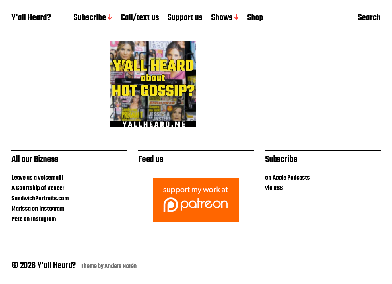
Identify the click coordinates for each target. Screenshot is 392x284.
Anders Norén (120, 266)
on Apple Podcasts (287, 178)
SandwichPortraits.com (40, 198)
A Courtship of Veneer (37, 188)
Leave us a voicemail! (37, 178)
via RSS (274, 188)
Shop (255, 18)
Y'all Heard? (31, 18)
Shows (222, 18)
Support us (185, 18)
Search (369, 18)
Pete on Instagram (33, 219)
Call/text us (140, 18)
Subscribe (90, 18)
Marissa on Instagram (37, 209)
